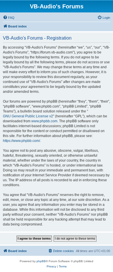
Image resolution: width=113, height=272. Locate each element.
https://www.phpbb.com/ (21, 141)
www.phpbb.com (44, 121)
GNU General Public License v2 (28, 116)
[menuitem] (8, 17)
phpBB (41, 261)
